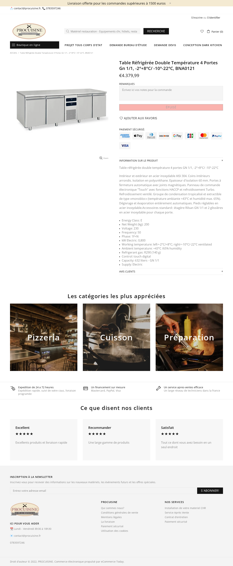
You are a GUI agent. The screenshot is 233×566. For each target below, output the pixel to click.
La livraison (108, 521)
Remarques (127, 84)
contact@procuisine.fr (27, 8)
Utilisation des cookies (114, 530)
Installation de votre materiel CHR (185, 508)
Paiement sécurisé (112, 526)
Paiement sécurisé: (132, 129)
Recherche (156, 31)
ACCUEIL (13, 53)
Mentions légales (111, 517)
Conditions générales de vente (119, 512)
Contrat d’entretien (176, 517)
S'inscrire (197, 17)
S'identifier (213, 17)
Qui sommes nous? (112, 508)
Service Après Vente (177, 512)
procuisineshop (29, 31)
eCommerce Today (112, 561)
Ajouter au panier (44, 343)
